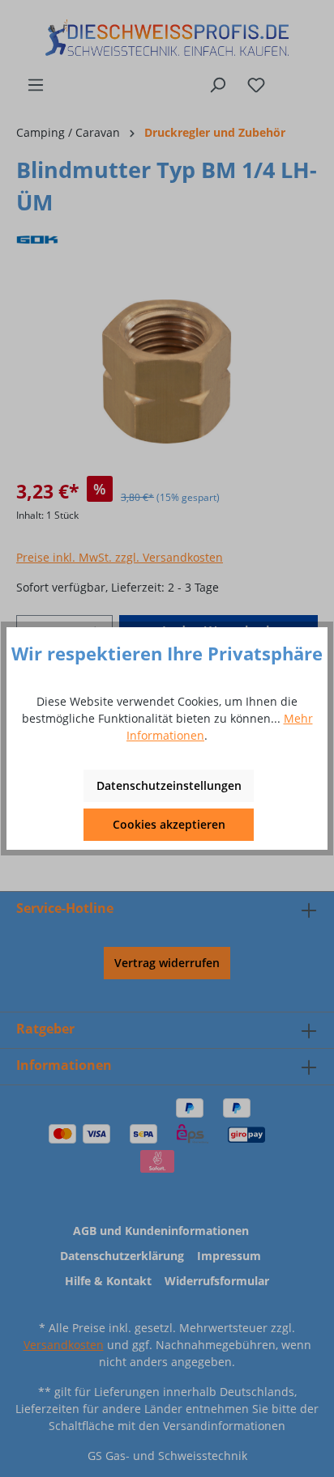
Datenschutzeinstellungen (169, 785)
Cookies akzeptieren (169, 824)
